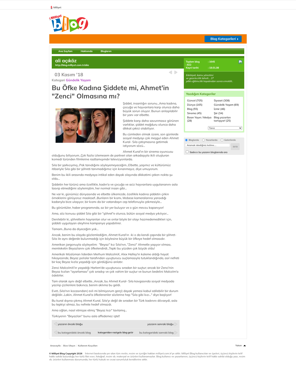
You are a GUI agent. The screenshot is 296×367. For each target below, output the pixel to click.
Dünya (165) (194, 104)
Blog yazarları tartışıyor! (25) (222, 119)
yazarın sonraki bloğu (160, 324)
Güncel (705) (195, 100)
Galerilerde (230, 140)
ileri (176, 72)
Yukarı (238, 345)
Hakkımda (86, 51)
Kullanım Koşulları (87, 345)
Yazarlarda (211, 140)
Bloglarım (106, 51)
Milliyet (57, 7)
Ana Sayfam (65, 51)
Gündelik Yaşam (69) (226, 104)
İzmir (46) (219, 109)
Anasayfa (55, 345)
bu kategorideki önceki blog (74, 332)
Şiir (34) (218, 113)
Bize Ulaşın (69, 345)
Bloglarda (194, 140)
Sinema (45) (194, 113)
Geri (170, 72)
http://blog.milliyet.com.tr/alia (72, 65)
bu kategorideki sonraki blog (156, 332)
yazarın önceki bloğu (70, 324)
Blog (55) (192, 109)
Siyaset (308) (222, 100)
